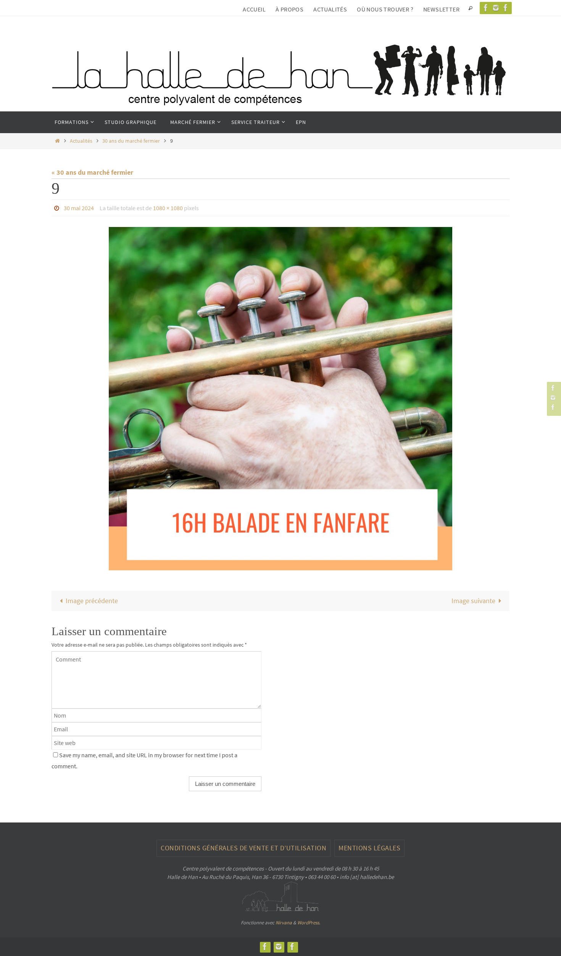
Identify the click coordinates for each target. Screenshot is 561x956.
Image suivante (473, 600)
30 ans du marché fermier (131, 140)
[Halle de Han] (486, 8)
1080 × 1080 (168, 208)
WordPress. (308, 922)
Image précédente (92, 600)
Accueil (254, 9)
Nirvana (284, 922)
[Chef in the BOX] (506, 8)
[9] (280, 398)
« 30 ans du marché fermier (92, 172)
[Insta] (496, 8)
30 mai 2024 (79, 208)
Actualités (330, 9)
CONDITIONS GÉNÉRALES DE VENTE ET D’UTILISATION (243, 847)
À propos (289, 9)
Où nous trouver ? (385, 9)
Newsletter (441, 9)
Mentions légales (369, 847)
